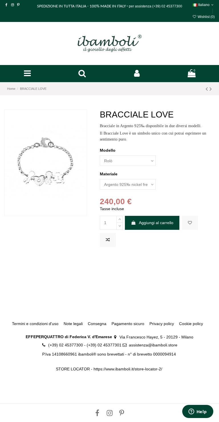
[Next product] (211, 89)
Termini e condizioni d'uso (35, 323)
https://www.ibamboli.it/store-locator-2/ (128, 369)
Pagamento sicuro (127, 323)
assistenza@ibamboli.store (153, 345)
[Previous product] (208, 89)
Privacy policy (161, 323)
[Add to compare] (108, 240)
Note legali (73, 323)
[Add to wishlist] (190, 223)
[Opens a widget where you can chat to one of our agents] (197, 412)
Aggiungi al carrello (156, 222)
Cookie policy (191, 323)
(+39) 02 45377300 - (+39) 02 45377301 (84, 345)
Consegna (97, 323)
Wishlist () (206, 17)
